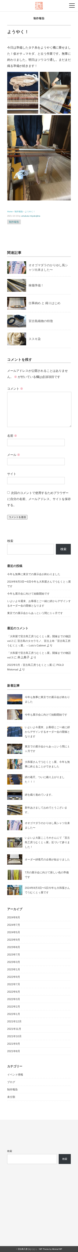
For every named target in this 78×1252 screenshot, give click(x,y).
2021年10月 (14, 1036)
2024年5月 (13, 932)
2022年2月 (13, 1006)
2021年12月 (14, 1021)
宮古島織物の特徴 (41, 321)
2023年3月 (13, 961)
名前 (12, 435)
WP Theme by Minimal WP (50, 1249)
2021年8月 (13, 1051)
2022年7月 (13, 984)
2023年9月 (13, 939)
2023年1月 (13, 969)
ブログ (11, 1082)
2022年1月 (13, 1014)
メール (13, 454)
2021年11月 (14, 1028)
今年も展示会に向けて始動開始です (28, 593)
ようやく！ (30, 211)
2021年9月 (13, 1043)
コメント (15, 388)
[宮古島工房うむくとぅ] (39, 4)
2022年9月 (13, 976)
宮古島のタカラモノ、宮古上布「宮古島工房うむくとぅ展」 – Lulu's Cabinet (38, 643)
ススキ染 (35, 339)
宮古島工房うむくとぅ (27, 1249)
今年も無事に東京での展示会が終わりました (33, 574)
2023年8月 (13, 947)
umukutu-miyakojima (30, 216)
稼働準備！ (36, 285)
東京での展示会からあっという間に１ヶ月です (35, 613)
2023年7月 (13, 954)
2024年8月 (13, 917)
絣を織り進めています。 (39, 794)
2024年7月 (13, 924)
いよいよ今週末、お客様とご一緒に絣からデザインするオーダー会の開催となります (39, 603)
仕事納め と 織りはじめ (44, 303)
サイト (11, 473)
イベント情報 (15, 1074)
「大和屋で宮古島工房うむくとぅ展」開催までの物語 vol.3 (39, 655)
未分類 (11, 1096)
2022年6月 (13, 991)
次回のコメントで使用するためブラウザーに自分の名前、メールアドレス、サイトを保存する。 (39, 499)
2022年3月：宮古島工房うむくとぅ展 (29, 664)
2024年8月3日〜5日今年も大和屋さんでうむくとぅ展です (39, 584)
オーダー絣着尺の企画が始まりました (47, 859)
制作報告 (39, 18)
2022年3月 (13, 999)
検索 (10, 541)
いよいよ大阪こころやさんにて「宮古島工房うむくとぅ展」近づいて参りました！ (47, 842)
